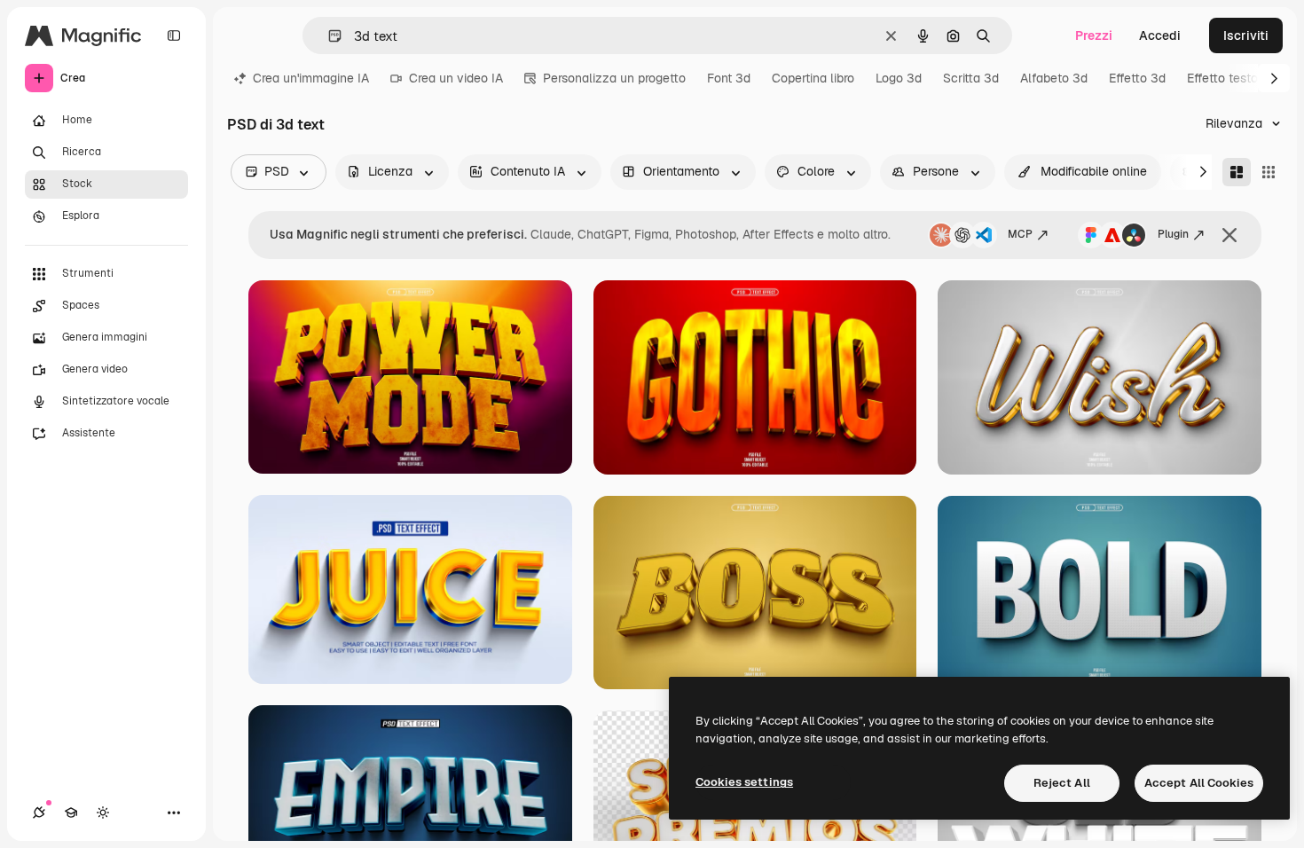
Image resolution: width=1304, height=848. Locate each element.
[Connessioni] (39, 812)
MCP (1020, 234)
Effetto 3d (1137, 78)
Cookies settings (744, 781)
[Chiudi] (1229, 235)
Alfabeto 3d (1054, 78)
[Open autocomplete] (327, 36)
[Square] (1268, 172)
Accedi (1160, 35)
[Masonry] (1236, 172)
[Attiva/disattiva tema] (103, 812)
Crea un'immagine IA (311, 78)
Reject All (1061, 782)
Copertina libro (813, 78)
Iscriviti (1246, 35)
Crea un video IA (456, 78)
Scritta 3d (971, 78)
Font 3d (728, 78)
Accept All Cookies (1198, 782)
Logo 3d (899, 78)
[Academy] (71, 812)
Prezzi (1093, 35)
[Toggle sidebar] (174, 35)
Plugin (1173, 234)
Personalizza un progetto (614, 78)
